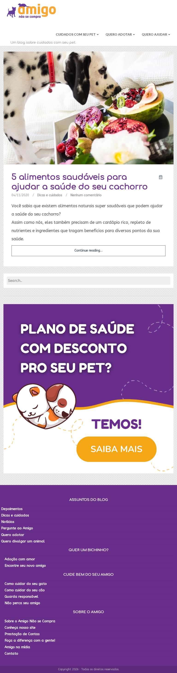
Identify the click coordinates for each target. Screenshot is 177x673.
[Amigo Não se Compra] (31, 11)
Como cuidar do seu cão (25, 590)
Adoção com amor (20, 559)
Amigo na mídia (17, 647)
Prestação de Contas (22, 634)
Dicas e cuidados (49, 195)
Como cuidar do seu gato (26, 584)
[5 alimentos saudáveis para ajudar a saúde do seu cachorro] (88, 108)
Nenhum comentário (86, 195)
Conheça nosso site (20, 627)
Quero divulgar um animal (23, 541)
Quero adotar (12, 535)
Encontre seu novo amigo (25, 566)
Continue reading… (88, 250)
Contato (11, 653)
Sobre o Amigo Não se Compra (30, 621)
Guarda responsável (21, 596)
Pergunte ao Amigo (17, 528)
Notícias (7, 522)
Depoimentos (12, 509)
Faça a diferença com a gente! (30, 640)
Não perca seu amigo (22, 603)
